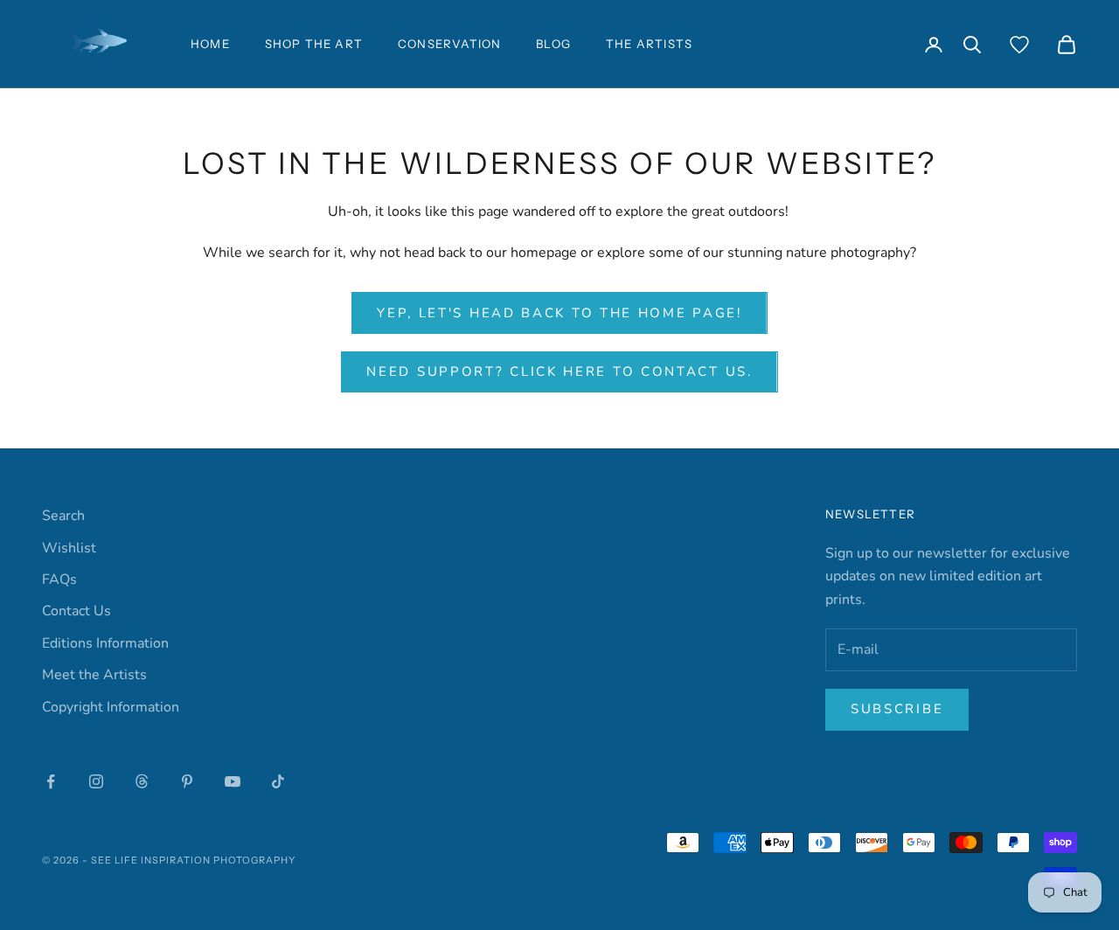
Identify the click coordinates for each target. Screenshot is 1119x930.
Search (63, 515)
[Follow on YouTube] (232, 781)
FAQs (59, 579)
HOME (210, 44)
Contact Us (76, 611)
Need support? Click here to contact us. (559, 371)
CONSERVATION (449, 44)
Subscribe (897, 709)
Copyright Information (110, 707)
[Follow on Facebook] (50, 781)
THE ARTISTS (649, 44)
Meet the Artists (94, 674)
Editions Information (105, 643)
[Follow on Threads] (141, 781)
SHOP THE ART (314, 44)
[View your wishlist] (1019, 44)
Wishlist (69, 548)
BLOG (553, 44)
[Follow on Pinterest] (187, 781)
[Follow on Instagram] (96, 781)
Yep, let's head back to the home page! (559, 313)
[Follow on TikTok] (278, 781)
